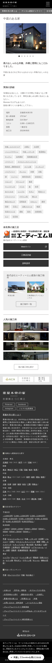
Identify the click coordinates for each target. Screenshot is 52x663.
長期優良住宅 (32, 157)
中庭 (26, 346)
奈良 (24, 484)
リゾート (14, 177)
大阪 (4, 484)
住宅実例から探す (11, 594)
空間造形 (22, 202)
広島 (4, 492)
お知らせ (7, 590)
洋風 (40, 172)
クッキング (39, 167)
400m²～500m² (15, 532)
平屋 (26, 327)
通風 (21, 212)
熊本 (18, 499)
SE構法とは (26, 599)
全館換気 (38, 212)
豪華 (43, 202)
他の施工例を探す (26, 367)
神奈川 (10, 470)
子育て (15, 207)
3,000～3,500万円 (10, 519)
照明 (6, 207)
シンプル (21, 192)
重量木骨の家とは (9, 11)
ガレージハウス (26, 336)
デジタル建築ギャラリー (31, 11)
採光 (29, 212)
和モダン (17, 560)
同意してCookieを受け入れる (27, 657)
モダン (31, 192)
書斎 (30, 182)
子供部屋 (6, 547)
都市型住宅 (26, 177)
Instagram (9, 409)
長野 (28, 477)
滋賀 (19, 484)
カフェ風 (27, 167)
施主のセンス (10, 202)
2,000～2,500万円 (21, 516)
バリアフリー (10, 172)
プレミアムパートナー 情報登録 (16, 607)
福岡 (4, 499)
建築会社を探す (27, 594)
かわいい (34, 202)
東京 (4, 470)
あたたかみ (9, 192)
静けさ (34, 197)
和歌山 (34, 484)
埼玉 (16, 470)
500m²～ (26, 532)
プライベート (10, 197)
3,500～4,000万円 (26, 519)
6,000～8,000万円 (13, 522)
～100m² (6, 529)
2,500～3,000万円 (37, 516)
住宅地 (15, 217)
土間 (45, 545)
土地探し (40, 594)
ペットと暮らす (26, 557)
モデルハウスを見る (37, 590)
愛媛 (33, 492)
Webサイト (26, 247)
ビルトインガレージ (15, 539)
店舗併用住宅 (23, 550)
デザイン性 (23, 197)
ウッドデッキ (10, 187)
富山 (9, 477)
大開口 (26, 147)
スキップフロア (19, 545)
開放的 (35, 557)
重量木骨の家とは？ (12, 415)
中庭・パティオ (28, 152)
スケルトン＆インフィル (27, 162)
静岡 (43, 477)
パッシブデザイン (11, 152)
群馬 (35, 470)
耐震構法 (42, 152)
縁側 (38, 542)
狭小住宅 (29, 545)
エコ (6, 217)
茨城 (26, 470)
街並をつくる (10, 212)
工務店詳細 (26, 255)
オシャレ (22, 172)
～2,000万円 (8, 516)
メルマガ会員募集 (26, 409)
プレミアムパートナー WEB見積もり (18, 619)
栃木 (30, 470)
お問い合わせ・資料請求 (13, 603)
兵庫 (9, 484)
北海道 (5, 462)
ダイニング (20, 182)
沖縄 (39, 499)
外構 (32, 172)
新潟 (4, 477)
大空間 (36, 147)
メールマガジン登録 (34, 603)
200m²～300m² (31, 529)
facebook (22, 404)
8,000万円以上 (28, 522)
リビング (8, 182)
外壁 (36, 187)
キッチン (8, 157)
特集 (35, 599)
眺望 (38, 207)
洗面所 (14, 550)
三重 (29, 484)
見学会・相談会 (20, 590)
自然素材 (19, 157)
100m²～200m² (17, 529)
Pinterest (8, 404)
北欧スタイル (27, 207)
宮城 (30, 462)
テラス (21, 187)
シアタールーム (37, 547)
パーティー (9, 162)
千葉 (21, 470)
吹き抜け (26, 356)
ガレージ (14, 557)
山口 (23, 492)
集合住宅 (33, 550)
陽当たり (41, 192)
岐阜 (33, 477)
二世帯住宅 (15, 547)
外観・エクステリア (12, 147)
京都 (14, 484)
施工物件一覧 (26, 304)
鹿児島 (34, 499)
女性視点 (38, 177)
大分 (23, 499)
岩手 (20, 462)
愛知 (38, 477)
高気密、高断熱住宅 (12, 167)
